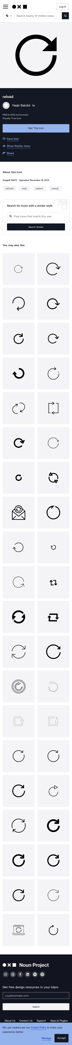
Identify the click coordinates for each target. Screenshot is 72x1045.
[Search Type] (8, 15)
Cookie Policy (38, 1027)
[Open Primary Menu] (5, 7)
